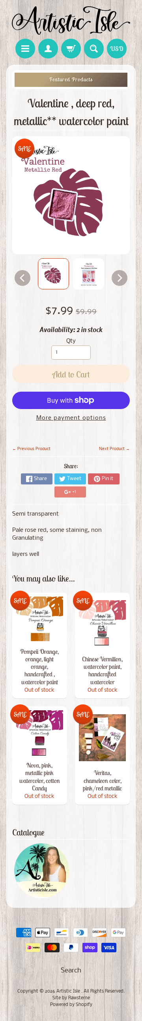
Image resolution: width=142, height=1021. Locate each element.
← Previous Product (31, 449)
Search (71, 970)
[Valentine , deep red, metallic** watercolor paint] (53, 273)
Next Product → (114, 449)
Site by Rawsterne (71, 998)
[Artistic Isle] (71, 20)
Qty (71, 341)
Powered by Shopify (71, 1004)
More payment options (71, 418)
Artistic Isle (68, 991)
